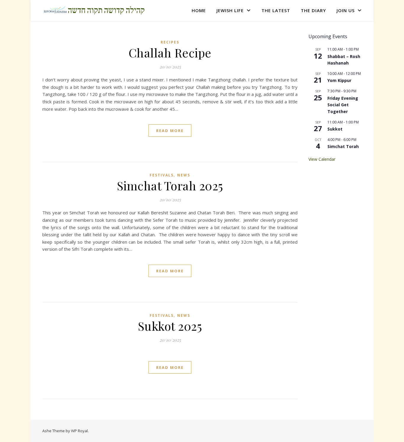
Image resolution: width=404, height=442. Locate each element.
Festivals (162, 175)
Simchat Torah (343, 146)
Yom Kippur (339, 80)
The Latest (275, 10)
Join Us (346, 10)
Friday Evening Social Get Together (342, 104)
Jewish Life (230, 10)
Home (199, 10)
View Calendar (321, 159)
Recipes (170, 42)
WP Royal (79, 430)
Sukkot (334, 129)
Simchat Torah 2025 (170, 185)
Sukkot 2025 (170, 326)
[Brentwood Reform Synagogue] (94, 10)
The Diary (313, 10)
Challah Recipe (170, 52)
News (183, 175)
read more (170, 130)
